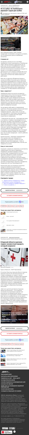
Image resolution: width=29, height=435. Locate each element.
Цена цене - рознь (10, 225)
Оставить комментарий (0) (14, 195)
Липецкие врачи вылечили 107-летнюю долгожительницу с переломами (14, 355)
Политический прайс (7, 389)
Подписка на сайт (6, 378)
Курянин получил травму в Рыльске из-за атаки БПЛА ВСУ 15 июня (14, 314)
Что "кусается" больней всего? (12, 220)
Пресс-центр (16, 378)
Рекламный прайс (6, 374)
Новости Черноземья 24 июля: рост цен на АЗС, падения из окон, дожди (16, 359)
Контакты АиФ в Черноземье (9, 376)
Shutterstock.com (5, 35)
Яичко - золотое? (10, 216)
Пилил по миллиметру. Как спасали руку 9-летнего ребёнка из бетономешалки (15, 351)
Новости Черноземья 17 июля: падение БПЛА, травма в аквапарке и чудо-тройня (16, 364)
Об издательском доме (8, 380)
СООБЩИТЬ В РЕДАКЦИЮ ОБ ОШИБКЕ (11, 391)
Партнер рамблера (20, 428)
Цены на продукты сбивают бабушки (14, 183)
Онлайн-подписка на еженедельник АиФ (13, 382)
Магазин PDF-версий (7, 384)
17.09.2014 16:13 (4, 5)
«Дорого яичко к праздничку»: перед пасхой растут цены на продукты (13, 181)
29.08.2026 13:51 (4, 237)
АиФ (12, 267)
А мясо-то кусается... (9, 185)
